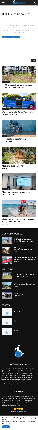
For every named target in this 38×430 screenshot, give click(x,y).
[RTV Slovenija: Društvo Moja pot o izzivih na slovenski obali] (19, 74)
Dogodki (5, 189)
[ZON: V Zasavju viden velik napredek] (7, 295)
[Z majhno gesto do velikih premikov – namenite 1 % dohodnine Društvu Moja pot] (7, 260)
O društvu (17, 311)
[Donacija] (7, 331)
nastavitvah (5, 423)
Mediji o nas (6, 82)
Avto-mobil (6, 109)
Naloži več (5, 224)
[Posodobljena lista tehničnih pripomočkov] (19, 128)
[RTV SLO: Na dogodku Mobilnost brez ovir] (7, 285)
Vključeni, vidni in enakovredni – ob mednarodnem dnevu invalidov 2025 (25, 249)
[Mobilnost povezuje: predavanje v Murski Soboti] (19, 181)
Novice (4, 136)
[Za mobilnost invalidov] (19, 2)
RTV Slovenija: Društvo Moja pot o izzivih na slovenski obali (17, 86)
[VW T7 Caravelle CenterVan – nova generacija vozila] (19, 101)
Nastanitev (6, 163)
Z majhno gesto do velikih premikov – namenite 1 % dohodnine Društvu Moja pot (25, 259)
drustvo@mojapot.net (13, 384)
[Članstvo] (7, 321)
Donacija (16, 331)
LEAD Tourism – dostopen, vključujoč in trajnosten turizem (18, 220)
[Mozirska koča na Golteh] (19, 155)
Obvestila (5, 216)
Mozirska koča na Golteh (13, 166)
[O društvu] (7, 312)
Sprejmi (6, 426)
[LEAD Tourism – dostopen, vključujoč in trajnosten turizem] (19, 208)
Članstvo (16, 321)
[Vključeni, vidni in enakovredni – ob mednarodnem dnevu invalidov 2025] (7, 250)
